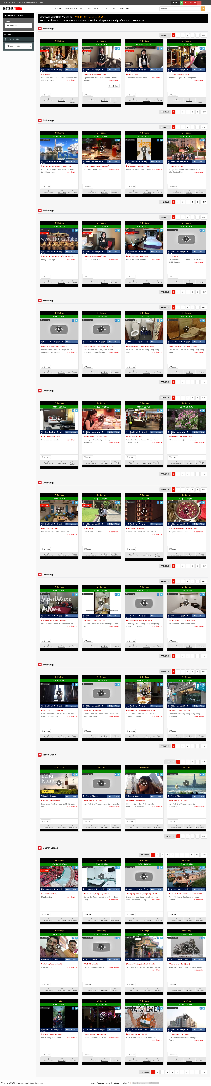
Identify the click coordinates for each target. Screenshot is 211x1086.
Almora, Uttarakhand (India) (179, 964)
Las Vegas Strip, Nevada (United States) (56, 166)
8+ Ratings (59, 133)
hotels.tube (21, 1083)
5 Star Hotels (48, 70)
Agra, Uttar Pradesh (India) (179, 74)
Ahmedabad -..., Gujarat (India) (95, 436)
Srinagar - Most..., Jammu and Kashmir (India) (185, 894)
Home (59, 8)
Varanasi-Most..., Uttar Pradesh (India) (141, 964)
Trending (111, 8)
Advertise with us (112, 1083)
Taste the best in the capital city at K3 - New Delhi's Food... (186, 261)
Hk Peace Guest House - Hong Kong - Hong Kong (143, 351)
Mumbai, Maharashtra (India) (95, 74)
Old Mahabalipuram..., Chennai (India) (183, 528)
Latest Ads (72, 8)
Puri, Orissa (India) (91, 964)
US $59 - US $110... (101, 136)
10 (197, 855)
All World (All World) (49, 894)
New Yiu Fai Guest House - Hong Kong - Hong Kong (186, 351)
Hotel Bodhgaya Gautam (58, 440)
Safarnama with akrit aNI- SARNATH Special (143, 968)
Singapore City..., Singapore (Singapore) (99, 346)
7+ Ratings (59, 403)
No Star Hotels (176, 889)
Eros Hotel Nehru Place (101, 532)
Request (46, 95)
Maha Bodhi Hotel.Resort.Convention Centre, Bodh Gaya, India (101, 715)
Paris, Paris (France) (134, 436)
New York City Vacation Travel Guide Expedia (101, 805)
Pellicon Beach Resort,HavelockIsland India (58, 625)
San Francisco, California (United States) (141, 710)
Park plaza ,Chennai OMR (186, 532)
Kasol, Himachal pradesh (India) (95, 1034)
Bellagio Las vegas (58, 260)
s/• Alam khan (58, 967)
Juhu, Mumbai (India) (50, 528)
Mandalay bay (58, 897)
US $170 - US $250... (101, 45)
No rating (187, 1001)
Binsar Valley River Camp (58, 1038)
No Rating (186, 860)
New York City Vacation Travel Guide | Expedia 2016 (186, 805)
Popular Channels (50, 796)
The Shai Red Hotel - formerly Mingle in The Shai (101, 625)
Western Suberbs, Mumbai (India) (96, 166)
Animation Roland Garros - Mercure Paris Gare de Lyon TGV (143, 441)
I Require (86, 8)
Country (8, 21)
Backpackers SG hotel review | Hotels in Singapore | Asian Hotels (58, 351)
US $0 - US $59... (186, 45)
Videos (99, 8)
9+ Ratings (59, 41)
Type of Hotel (13, 39)
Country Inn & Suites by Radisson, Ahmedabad (101, 441)
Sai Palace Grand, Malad (101, 170)
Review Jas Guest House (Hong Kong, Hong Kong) (101, 898)
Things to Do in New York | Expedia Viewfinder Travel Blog (143, 805)
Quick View (72, 70)
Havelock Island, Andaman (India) (54, 620)
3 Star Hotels (48, 616)
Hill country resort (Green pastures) (186, 441)
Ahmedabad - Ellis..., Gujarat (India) (182, 620)
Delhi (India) (46, 74)
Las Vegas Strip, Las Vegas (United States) (57, 256)
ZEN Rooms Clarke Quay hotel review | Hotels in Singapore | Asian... (101, 351)
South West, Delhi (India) (136, 528)
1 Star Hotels (48, 342)
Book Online (113, 86)
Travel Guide (59, 767)
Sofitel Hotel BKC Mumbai (143, 260)
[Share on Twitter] (76, 48)
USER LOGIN (191, 3)
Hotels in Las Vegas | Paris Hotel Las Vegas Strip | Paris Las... (58, 171)
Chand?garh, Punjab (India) (179, 1034)
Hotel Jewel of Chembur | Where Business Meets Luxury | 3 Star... (58, 715)
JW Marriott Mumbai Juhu (143, 78)
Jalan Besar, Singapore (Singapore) (54, 346)
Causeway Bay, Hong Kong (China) (139, 620)
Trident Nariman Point (101, 260)
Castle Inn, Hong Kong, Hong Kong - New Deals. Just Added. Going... (143, 898)
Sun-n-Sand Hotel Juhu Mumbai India (58, 533)
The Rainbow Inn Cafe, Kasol (101, 1038)
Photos (125, 8)
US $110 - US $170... (59, 136)
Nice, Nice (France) (176, 166)
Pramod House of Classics (101, 967)
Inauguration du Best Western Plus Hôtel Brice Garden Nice (186, 171)
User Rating (62, 101)
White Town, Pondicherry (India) (138, 166)
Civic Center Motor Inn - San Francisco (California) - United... (143, 715)
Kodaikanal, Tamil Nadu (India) (180, 436)
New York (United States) (51, 800)
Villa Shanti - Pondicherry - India (143, 170)
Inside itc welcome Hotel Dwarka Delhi (143, 533)
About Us (100, 1083)
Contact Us (125, 1083)
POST (176, 2)
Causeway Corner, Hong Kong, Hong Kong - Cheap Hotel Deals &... (143, 625)
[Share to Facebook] (73, 48)
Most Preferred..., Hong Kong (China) (140, 346)
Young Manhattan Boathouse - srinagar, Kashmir (186, 898)
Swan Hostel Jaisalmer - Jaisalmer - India (143, 1039)
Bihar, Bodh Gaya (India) (51, 436)
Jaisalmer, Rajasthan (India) (52, 964)
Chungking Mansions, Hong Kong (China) (142, 894)
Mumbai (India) (132, 74)
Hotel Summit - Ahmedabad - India (186, 625)
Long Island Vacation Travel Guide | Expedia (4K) (58, 805)
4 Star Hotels (48, 162)
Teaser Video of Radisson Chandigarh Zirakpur (186, 1039)
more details (71, 80)
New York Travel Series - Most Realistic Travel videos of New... (59, 79)
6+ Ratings (59, 677)
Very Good (59, 860)
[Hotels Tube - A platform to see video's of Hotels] (12, 8)
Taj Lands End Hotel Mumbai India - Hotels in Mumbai (101, 79)
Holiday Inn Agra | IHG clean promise (186, 79)
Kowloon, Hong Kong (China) (94, 620)
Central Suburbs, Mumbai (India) (54, 710)
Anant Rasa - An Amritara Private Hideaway (186, 968)
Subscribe (154, 1083)
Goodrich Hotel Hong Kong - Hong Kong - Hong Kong (186, 715)
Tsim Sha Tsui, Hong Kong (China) (96, 894)
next (204, 35)
